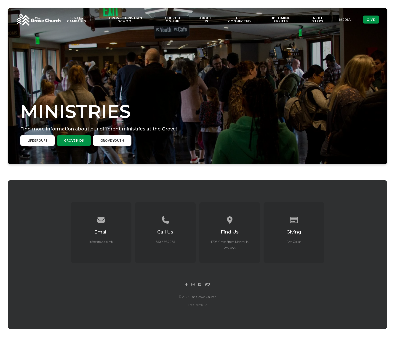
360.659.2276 (165, 242)
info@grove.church (101, 242)
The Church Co (197, 305)
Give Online (293, 242)
